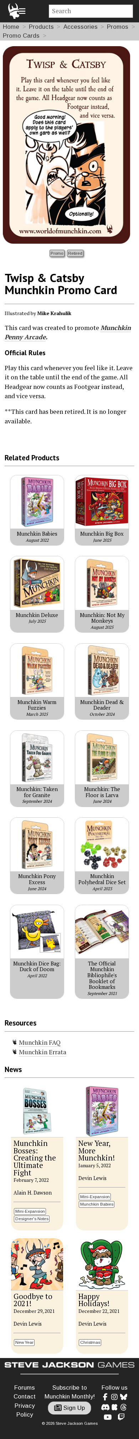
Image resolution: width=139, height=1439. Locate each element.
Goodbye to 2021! (33, 1300)
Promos (117, 26)
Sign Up (73, 1408)
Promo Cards (21, 35)
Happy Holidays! (93, 1300)
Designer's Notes (31, 1218)
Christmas (90, 1342)
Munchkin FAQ (40, 1042)
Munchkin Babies (96, 1204)
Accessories (80, 26)
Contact (25, 1396)
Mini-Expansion (30, 1211)
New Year (24, 1342)
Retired (75, 253)
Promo (57, 253)
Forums (24, 1387)
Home (11, 26)
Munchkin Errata (42, 1052)
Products (41, 26)
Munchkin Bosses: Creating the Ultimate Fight (35, 1158)
